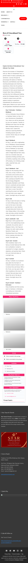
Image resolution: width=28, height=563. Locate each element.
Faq (22, 554)
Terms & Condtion (16, 554)
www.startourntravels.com (8, 474)
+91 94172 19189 (6, 0)
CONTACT (23, 18)
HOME (3, 12)
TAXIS (3, 25)
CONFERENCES (5, 18)
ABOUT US (9, 12)
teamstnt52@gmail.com (17, 0)
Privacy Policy (8, 554)
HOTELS (12, 21)
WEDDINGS (4, 21)
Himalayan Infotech (19, 559)
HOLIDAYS (4, 15)
